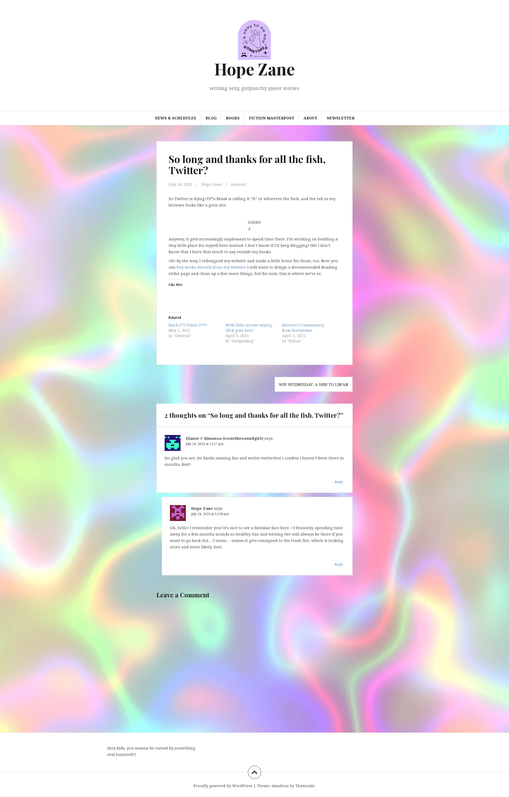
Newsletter (340, 117)
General (238, 184)
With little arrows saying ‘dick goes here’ (248, 327)
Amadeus (280, 785)
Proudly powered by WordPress (223, 785)
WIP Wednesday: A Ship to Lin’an (313, 384)
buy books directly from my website (211, 267)
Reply (339, 482)
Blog (211, 117)
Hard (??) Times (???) (188, 325)
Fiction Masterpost (271, 117)
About (310, 117)
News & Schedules (175, 117)
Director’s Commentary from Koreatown (303, 327)
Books (233, 117)
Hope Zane (254, 69)
